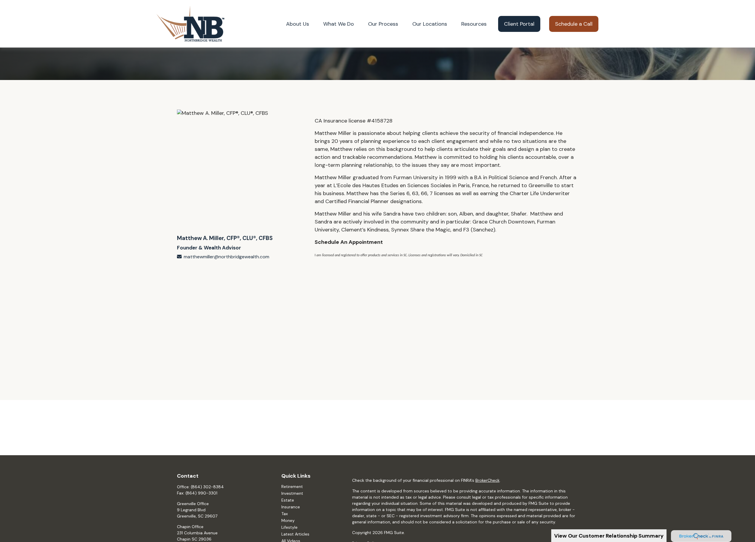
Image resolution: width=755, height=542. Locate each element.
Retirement (292, 486)
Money (288, 520)
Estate (287, 500)
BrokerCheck (487, 480)
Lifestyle (289, 527)
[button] (297, 23)
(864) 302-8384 (207, 486)
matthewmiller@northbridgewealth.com (226, 257)
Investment (292, 493)
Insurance (290, 507)
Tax (284, 513)
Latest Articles (295, 534)
